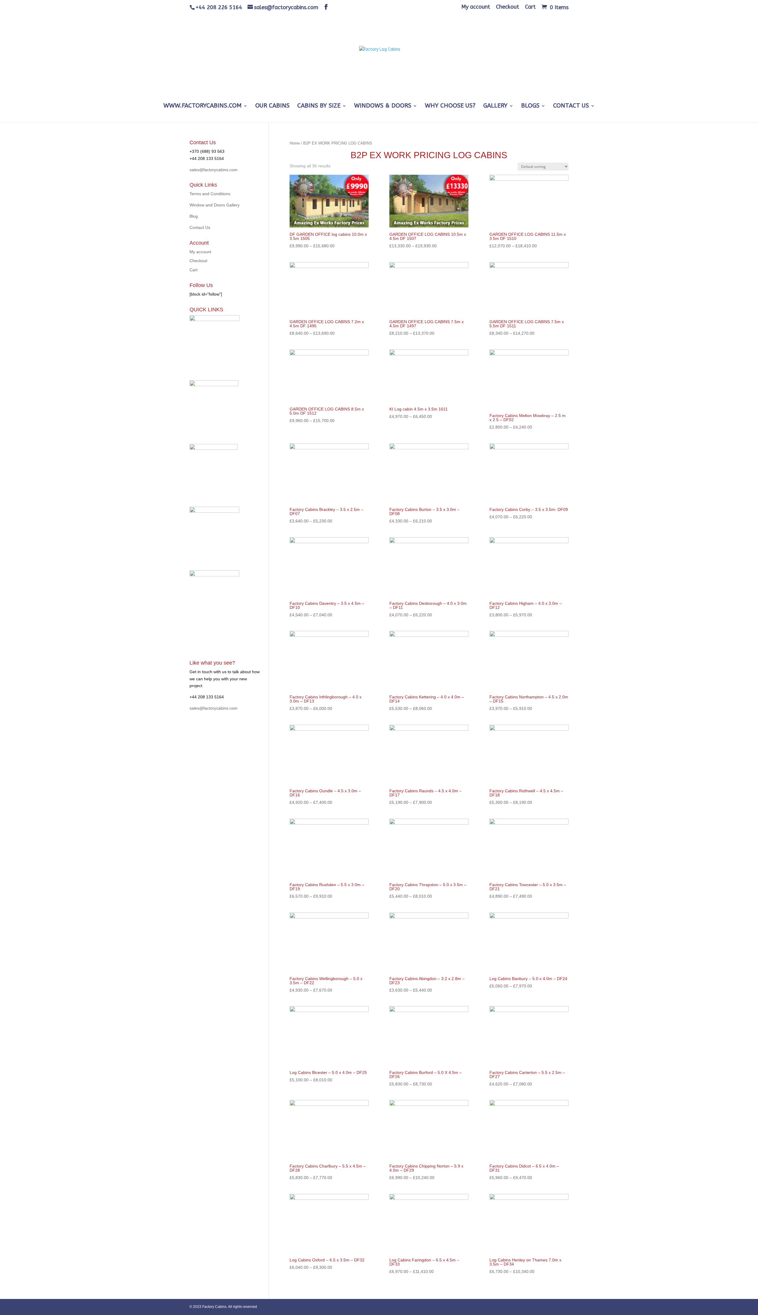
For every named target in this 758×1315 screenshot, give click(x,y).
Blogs (530, 106)
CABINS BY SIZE (319, 106)
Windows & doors (382, 106)
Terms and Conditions (210, 193)
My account (475, 7)
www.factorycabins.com (202, 106)
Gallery (495, 106)
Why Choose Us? (450, 106)
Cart (530, 7)
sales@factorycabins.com (213, 169)
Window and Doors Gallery (215, 205)
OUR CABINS (272, 106)
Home (295, 143)
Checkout (507, 7)
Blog (194, 216)
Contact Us (571, 106)
